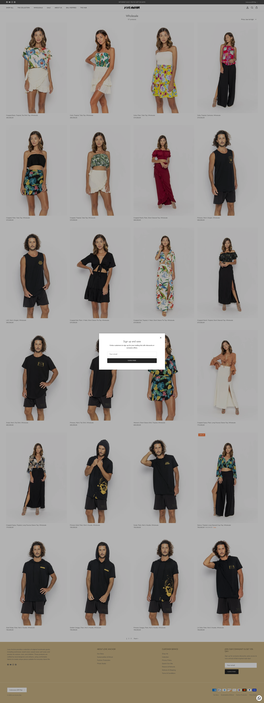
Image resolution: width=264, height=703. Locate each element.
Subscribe (132, 360)
